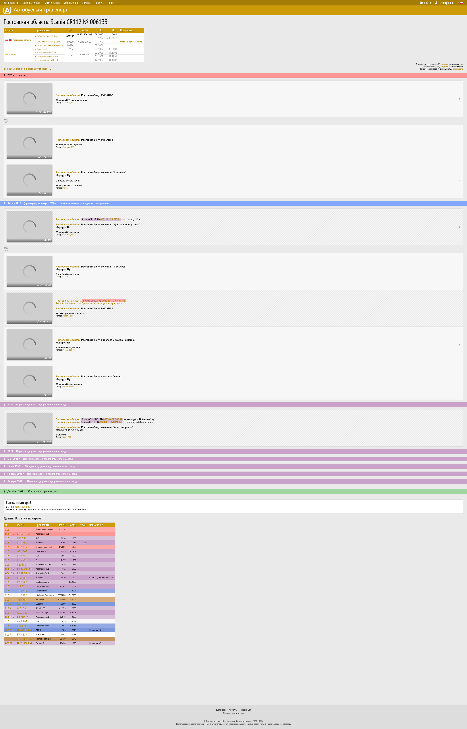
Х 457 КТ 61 (23, 534)
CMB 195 (22, 621)
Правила (246, 709)
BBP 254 (22, 556)
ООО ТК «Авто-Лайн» (47, 36)
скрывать (445, 64)
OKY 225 (22, 547)
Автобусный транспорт (41, 10)
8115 (8, 604)
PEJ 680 (21, 564)
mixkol (65, 188)
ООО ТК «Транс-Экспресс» (50, 45)
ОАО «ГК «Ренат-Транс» (48, 42)
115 (7, 529)
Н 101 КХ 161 (24, 639)
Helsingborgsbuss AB (46, 53)
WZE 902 (22, 612)
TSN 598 (22, 599)
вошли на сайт (21, 506)
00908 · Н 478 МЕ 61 (111, 422)
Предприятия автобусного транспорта (102, 303)
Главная (221, 709)
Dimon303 (66, 437)
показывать (458, 69)
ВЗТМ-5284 (67, 316)
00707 (8, 643)
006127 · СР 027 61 (110, 219)
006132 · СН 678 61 (113, 300)
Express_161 (68, 102)
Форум (233, 709)
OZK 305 (22, 551)
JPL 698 (21, 577)
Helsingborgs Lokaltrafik (47, 56)
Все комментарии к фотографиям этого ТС (27, 68)
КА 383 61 (23, 617)
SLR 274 (21, 586)
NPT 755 (22, 542)
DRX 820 (22, 626)
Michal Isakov (68, 350)
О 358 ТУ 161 (24, 630)
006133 (9, 534)
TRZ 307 (22, 595)
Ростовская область (22, 40)
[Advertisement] (233, 677)
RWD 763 (22, 582)
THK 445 (22, 591)
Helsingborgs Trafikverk (47, 60)
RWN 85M (22, 634)
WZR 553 (22, 604)
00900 (8, 630)
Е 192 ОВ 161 (24, 569)
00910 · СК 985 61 (112, 419)
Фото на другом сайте (131, 42)
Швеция (12, 54)
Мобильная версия (233, 713)
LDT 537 (21, 538)
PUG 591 (22, 560)
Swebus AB (42, 49)
